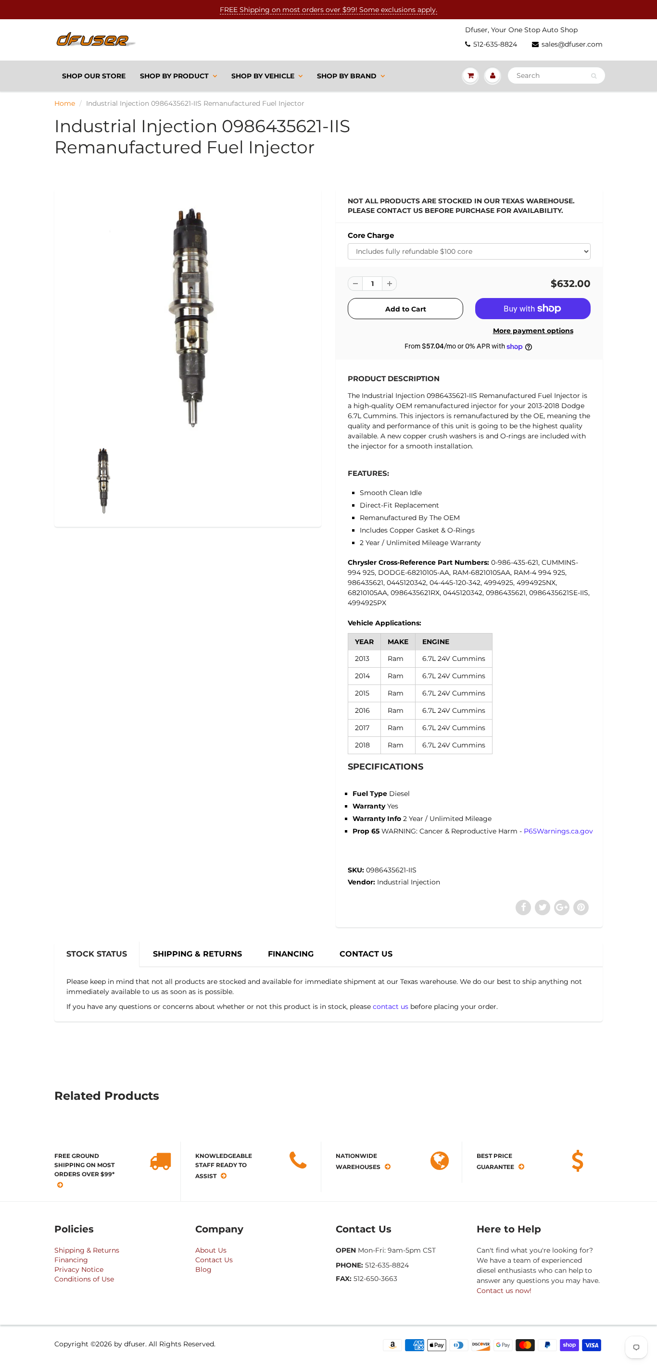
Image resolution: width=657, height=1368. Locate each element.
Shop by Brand (347, 76)
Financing (71, 1260)
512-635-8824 (495, 44)
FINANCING (291, 953)
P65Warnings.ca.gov (558, 831)
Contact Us (214, 1260)
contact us (390, 1006)
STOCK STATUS (96, 953)
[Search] (594, 76)
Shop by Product (174, 76)
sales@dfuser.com (572, 44)
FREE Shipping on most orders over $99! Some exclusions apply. (328, 9)
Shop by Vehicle (262, 76)
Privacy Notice (78, 1269)
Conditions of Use (84, 1279)
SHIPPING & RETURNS (197, 953)
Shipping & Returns (86, 1250)
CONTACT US (366, 953)
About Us (211, 1250)
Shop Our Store (94, 76)
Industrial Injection (408, 882)
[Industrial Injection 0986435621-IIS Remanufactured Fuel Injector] (187, 319)
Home (64, 103)
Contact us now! (504, 1290)
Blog (203, 1269)
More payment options (533, 330)
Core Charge (371, 235)
